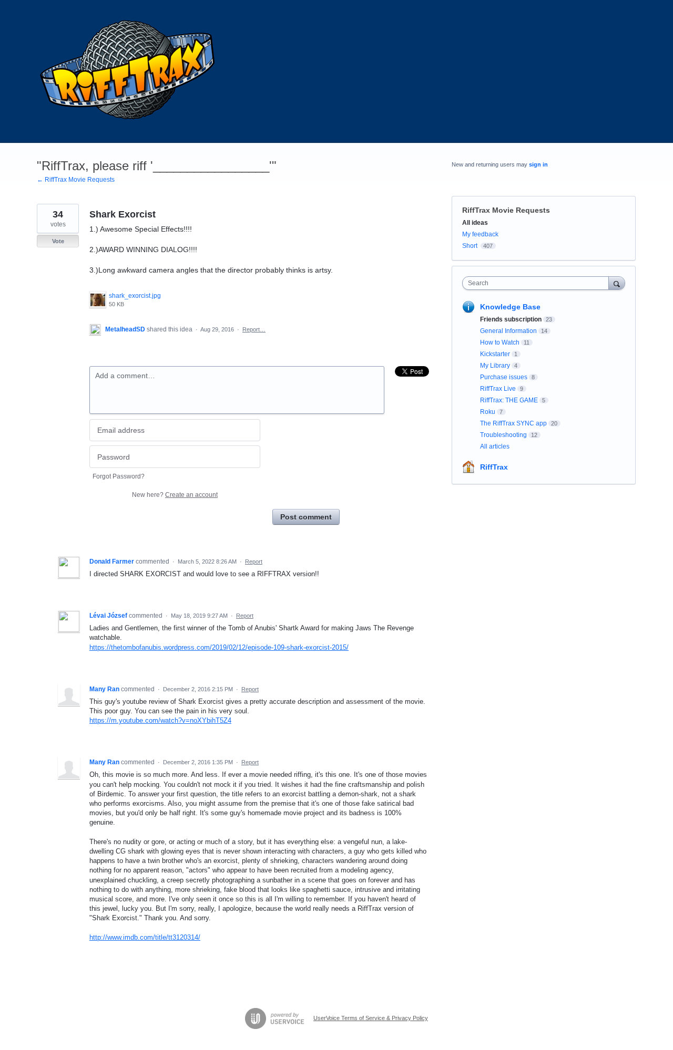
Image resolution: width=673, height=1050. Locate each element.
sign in (538, 164)
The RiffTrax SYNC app (513, 423)
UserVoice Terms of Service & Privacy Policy (370, 1018)
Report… (254, 329)
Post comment (306, 517)
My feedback (480, 234)
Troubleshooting (503, 435)
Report (253, 561)
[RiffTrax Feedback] (129, 71)
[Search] (616, 282)
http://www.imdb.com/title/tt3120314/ (144, 937)
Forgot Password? (119, 476)
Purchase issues (503, 377)
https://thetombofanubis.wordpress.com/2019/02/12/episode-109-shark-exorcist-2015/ (219, 647)
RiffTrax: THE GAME (509, 400)
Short (469, 245)
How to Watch (499, 342)
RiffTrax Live (498, 388)
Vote (58, 241)
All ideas (475, 222)
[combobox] (538, 283)
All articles (494, 446)
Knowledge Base (510, 307)
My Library (495, 365)
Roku (487, 411)
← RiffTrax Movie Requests (76, 179)
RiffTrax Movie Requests (506, 210)
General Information (508, 331)
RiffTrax (494, 467)
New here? (175, 494)
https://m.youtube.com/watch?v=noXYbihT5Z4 (160, 720)
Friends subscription (511, 319)
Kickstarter (495, 354)
